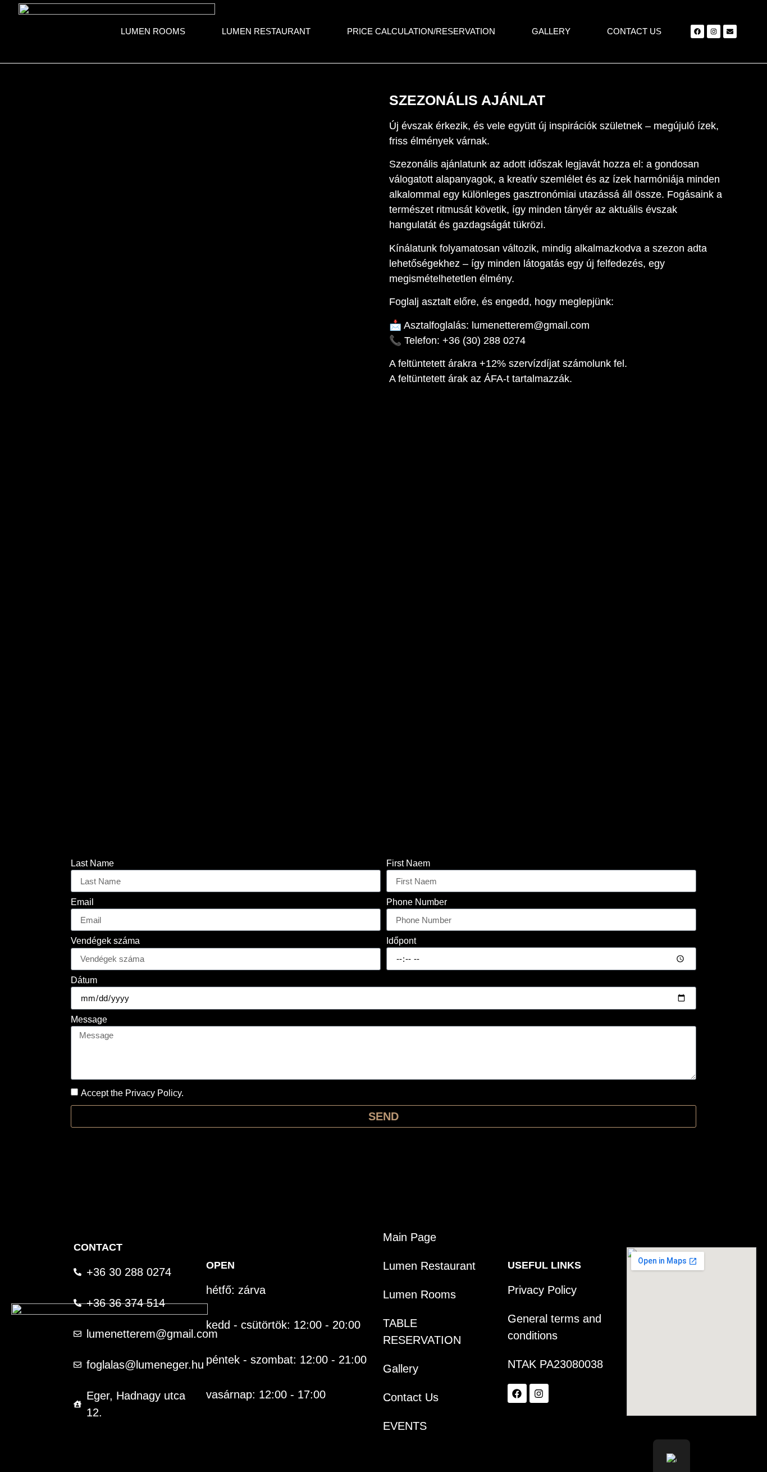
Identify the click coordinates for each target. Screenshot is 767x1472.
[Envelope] (730, 31)
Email (82, 902)
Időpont (401, 941)
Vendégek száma (105, 941)
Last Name (92, 863)
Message (89, 1019)
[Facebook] (697, 31)
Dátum (84, 980)
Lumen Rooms (153, 31)
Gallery (551, 31)
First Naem (408, 863)
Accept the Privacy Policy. (132, 1093)
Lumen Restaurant (266, 31)
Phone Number (416, 902)
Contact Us (634, 31)
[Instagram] (713, 31)
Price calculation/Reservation (421, 31)
